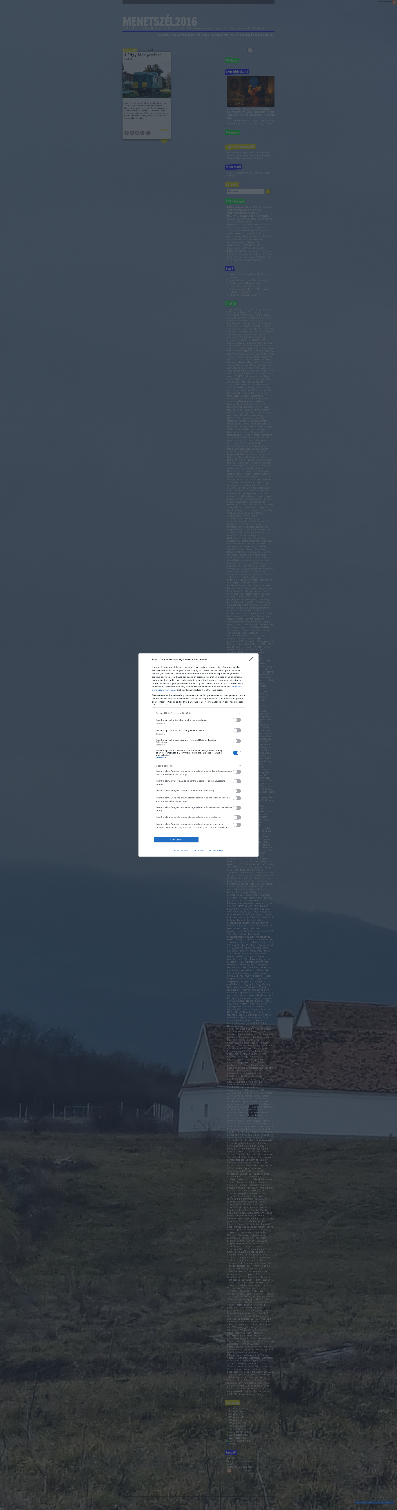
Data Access (198, 850)
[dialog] (198, 755)
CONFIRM (176, 840)
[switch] (237, 720)
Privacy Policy (216, 850)
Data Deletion (181, 850)
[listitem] (198, 713)
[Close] (252, 660)
